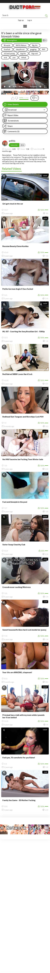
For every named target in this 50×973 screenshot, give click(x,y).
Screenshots (13, 121)
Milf (43, 49)
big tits (23, 53)
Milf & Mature (21, 45)
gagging (33, 49)
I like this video (12, 98)
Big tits (35, 45)
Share (10, 126)
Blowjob (7, 45)
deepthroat (20, 49)
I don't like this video (16, 98)
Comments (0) (13, 131)
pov (14, 57)
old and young (9, 53)
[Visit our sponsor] (25, 93)
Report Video (13, 115)
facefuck (7, 49)
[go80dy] (5, 143)
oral (5, 57)
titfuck (23, 57)
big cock (35, 53)
